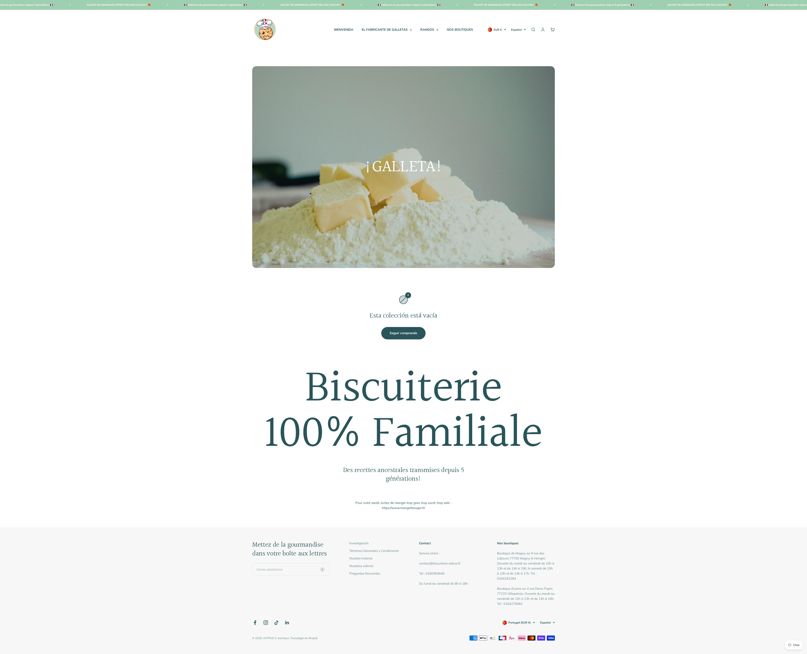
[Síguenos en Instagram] (266, 622)
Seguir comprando (403, 333)
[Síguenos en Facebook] (255, 622)
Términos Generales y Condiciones (374, 551)
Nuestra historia (360, 558)
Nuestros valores (361, 566)
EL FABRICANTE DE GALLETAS (385, 30)
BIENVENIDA (343, 30)
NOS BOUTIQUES (460, 30)
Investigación (359, 543)
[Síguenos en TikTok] (276, 622)
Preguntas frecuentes (364, 573)
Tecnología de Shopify (304, 638)
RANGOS (427, 30)
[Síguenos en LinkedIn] (287, 622)
